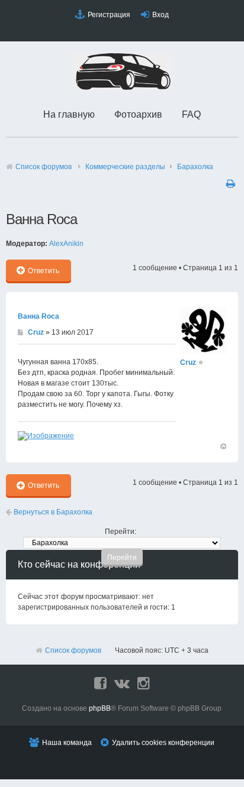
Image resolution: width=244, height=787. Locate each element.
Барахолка (195, 167)
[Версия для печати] (232, 183)
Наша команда (67, 743)
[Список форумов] (122, 87)
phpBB (100, 708)
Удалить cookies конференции (163, 743)
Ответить (43, 271)
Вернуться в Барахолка (52, 512)
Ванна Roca (38, 316)
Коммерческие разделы (125, 167)
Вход (160, 15)
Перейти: (120, 531)
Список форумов (43, 167)
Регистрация (109, 15)
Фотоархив (138, 114)
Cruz (36, 332)
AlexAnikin (66, 243)
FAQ (191, 114)
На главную (69, 114)
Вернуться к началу (222, 446)
